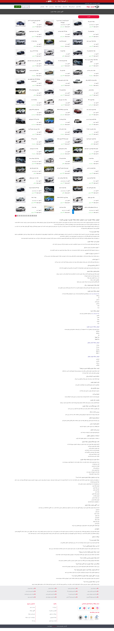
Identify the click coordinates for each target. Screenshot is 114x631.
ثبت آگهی (17, 6)
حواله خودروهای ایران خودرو (94, 293)
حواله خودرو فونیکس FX (71, 591)
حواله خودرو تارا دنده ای (30, 591)
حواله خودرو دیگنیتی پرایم (92, 591)
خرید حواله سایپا (94, 588)
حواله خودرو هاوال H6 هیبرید (92, 597)
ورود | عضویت (25, 6)
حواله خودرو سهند (31, 597)
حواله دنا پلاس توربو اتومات (29, 594)
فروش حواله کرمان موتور (93, 342)
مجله (47, 6)
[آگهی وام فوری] (57, 1)
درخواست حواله (58, 6)
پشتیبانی (42, 6)
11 (34, 215)
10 (32, 215)
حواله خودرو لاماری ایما (51, 591)
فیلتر (88, 16)
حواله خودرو (78, 6)
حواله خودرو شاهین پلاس (50, 594)
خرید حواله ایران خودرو (72, 588)
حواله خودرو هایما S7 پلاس (71, 597)
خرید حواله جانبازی (51, 588)
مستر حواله (54, 626)
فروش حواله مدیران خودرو (93, 327)
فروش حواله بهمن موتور (93, 356)
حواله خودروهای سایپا (95, 313)
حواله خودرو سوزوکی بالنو (50, 597)
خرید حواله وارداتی (31, 588)
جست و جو (65, 6)
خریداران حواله (72, 6)
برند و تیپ (51, 6)
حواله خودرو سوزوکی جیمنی (92, 594)
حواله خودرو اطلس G (72, 594)
